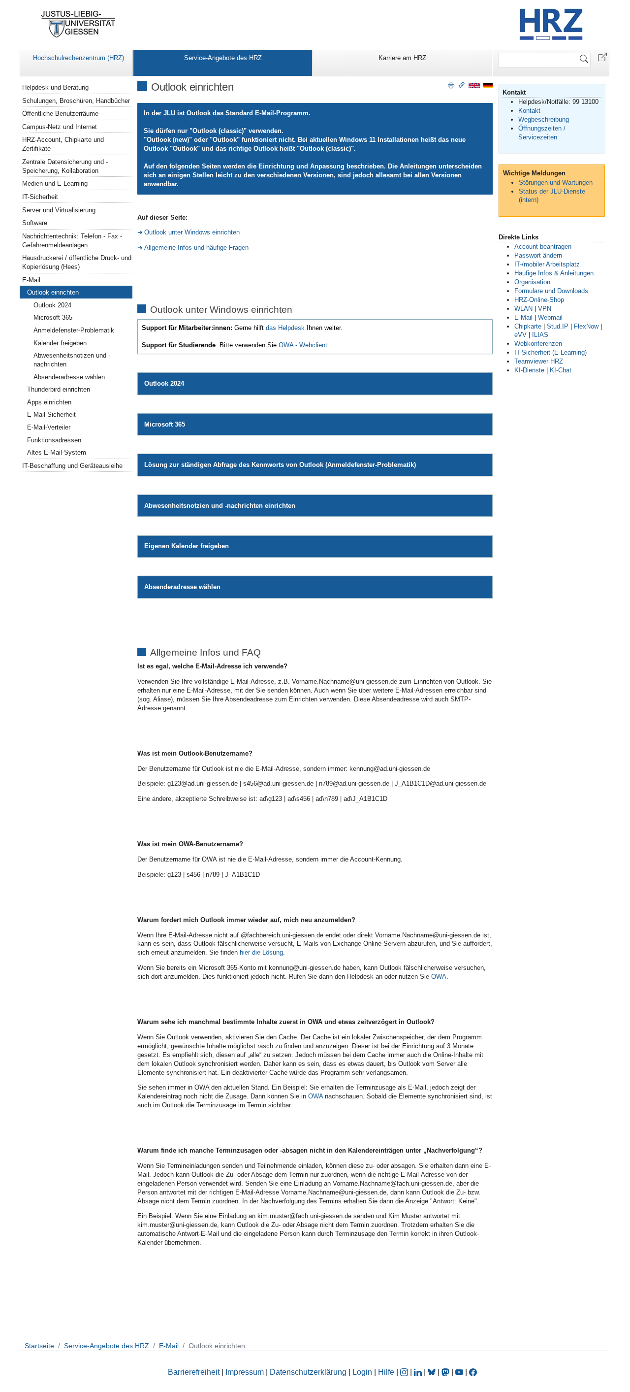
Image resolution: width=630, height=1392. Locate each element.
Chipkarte (527, 326)
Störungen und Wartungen (556, 182)
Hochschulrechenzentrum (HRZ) (78, 58)
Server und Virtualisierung (58, 210)
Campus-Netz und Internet (59, 127)
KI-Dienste (529, 370)
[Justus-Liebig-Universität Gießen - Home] (78, 24)
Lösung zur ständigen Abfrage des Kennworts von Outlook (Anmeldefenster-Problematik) (280, 464)
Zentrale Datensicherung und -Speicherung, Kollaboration (65, 166)
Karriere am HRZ (402, 58)
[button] (602, 56)
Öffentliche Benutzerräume (60, 113)
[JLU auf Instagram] (405, 1372)
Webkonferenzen (538, 343)
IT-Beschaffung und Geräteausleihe (72, 465)
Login (363, 1372)
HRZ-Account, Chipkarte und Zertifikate (63, 144)
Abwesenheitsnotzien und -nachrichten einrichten (219, 505)
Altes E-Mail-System (56, 452)
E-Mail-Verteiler (48, 427)
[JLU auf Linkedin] (419, 1372)
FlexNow (586, 326)
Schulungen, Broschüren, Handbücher (76, 100)
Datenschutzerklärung (308, 1372)
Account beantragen (542, 246)
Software (34, 223)
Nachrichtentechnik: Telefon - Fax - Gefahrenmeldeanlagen (72, 240)
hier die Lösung (261, 952)
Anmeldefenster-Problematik (73, 330)
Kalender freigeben (60, 343)
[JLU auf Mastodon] (446, 1372)
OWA (438, 976)
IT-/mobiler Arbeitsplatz (547, 264)
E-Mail (31, 280)
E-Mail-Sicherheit (51, 414)
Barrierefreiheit (194, 1372)
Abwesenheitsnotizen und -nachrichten (71, 360)
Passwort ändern (538, 255)
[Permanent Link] (462, 85)
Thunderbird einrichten (58, 389)
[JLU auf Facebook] (473, 1372)
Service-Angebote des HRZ (223, 58)
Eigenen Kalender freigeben (186, 546)
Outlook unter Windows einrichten (192, 232)
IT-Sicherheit (40, 196)
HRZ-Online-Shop (539, 299)
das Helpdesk (285, 327)
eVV (520, 334)
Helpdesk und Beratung (55, 87)
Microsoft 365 (164, 424)
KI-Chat (560, 370)
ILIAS (540, 334)
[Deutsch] (488, 85)
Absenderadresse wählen (182, 587)
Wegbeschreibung (543, 119)
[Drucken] (451, 85)
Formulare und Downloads (551, 291)
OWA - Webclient (303, 345)
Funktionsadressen (54, 440)
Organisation (532, 282)
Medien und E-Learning (55, 183)
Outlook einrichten (53, 292)
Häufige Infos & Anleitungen (554, 273)
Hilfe (386, 1372)
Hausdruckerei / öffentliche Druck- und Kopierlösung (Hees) (76, 262)
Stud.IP (557, 326)
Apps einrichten (49, 402)
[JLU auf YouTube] (459, 1372)
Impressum (244, 1372)
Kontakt (529, 110)
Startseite (39, 1346)
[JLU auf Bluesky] (433, 1372)
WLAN (523, 308)
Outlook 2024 (164, 383)
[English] (474, 85)
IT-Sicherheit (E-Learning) (550, 352)
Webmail (550, 317)
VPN (544, 308)
